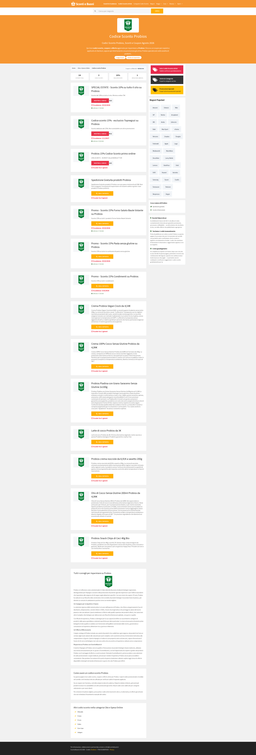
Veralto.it (93, 750)
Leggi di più (120, 57)
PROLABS (80, 712)
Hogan (168, 194)
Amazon (155, 108)
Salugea (80, 732)
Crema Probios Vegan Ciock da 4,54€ (110, 306)
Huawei (164, 172)
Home (74, 68)
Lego (176, 144)
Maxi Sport (165, 129)
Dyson (167, 180)
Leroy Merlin (169, 158)
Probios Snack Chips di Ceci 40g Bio (110, 538)
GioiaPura (167, 165)
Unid (177, 165)
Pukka (79, 724)
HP (154, 115)
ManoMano (169, 151)
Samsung (155, 180)
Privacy (112, 750)
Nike (176, 108)
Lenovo (155, 165)
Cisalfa (177, 180)
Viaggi (158, 4)
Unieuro (166, 108)
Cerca (157, 11)
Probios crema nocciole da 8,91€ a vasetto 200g (116, 458)
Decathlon (156, 158)
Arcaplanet (174, 115)
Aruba (163, 122)
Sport (179, 4)
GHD (154, 172)
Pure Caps (81, 728)
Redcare (168, 187)
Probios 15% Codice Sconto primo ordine (113, 153)
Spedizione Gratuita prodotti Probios (111, 180)
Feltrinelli (155, 144)
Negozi (152, 4)
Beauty (172, 4)
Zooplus (166, 136)
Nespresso (156, 194)
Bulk (154, 129)
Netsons (155, 136)
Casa (164, 4)
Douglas (178, 136)
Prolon (79, 716)
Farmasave (156, 187)
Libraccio (173, 122)
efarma (176, 129)
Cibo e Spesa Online (84, 68)
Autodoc (175, 172)
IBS (154, 122)
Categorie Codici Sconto (141, 4)
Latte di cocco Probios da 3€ (106, 430)
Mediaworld (156, 151)
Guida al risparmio (134, 57)
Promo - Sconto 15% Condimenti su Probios (114, 276)
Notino (163, 115)
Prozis (79, 720)
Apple (166, 144)
